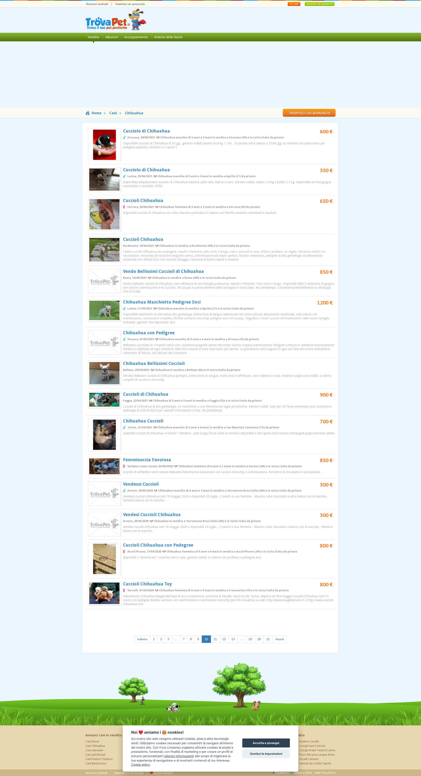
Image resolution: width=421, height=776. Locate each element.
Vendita (93, 37)
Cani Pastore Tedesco (99, 759)
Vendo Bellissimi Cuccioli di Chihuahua (163, 271)
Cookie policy (140, 764)
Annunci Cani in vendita (104, 735)
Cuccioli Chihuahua (143, 200)
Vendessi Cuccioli (141, 484)
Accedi (294, 4)
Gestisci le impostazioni (266, 753)
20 (259, 639)
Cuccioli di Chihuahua (145, 394)
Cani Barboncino (96, 763)
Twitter (297, 773)
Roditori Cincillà (309, 741)
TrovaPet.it (328, 773)
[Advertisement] (210, 76)
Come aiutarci (163, 773)
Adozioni (111, 37)
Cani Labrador (94, 750)
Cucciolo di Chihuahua (146, 131)
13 (233, 639)
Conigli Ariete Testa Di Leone (317, 750)
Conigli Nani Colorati (312, 745)
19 (250, 639)
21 (268, 639)
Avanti (279, 639)
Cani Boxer (92, 741)
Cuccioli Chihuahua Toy (147, 583)
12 (224, 639)
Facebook (281, 773)
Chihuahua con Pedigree (149, 332)
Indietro (142, 639)
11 (215, 639)
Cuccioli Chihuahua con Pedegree (158, 545)
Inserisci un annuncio (130, 4)
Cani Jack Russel (95, 754)
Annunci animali (97, 4)
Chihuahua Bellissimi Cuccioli (154, 363)
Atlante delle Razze (168, 37)
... (176, 639)
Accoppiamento (136, 37)
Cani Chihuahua (95, 745)
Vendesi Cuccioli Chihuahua (152, 514)
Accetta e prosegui (266, 743)
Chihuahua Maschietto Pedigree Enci (162, 302)
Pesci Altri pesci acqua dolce (317, 754)
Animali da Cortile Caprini (315, 763)
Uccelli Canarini (308, 759)
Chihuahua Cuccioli (143, 421)
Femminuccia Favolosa (147, 459)
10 (208, 639)
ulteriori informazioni (178, 756)
